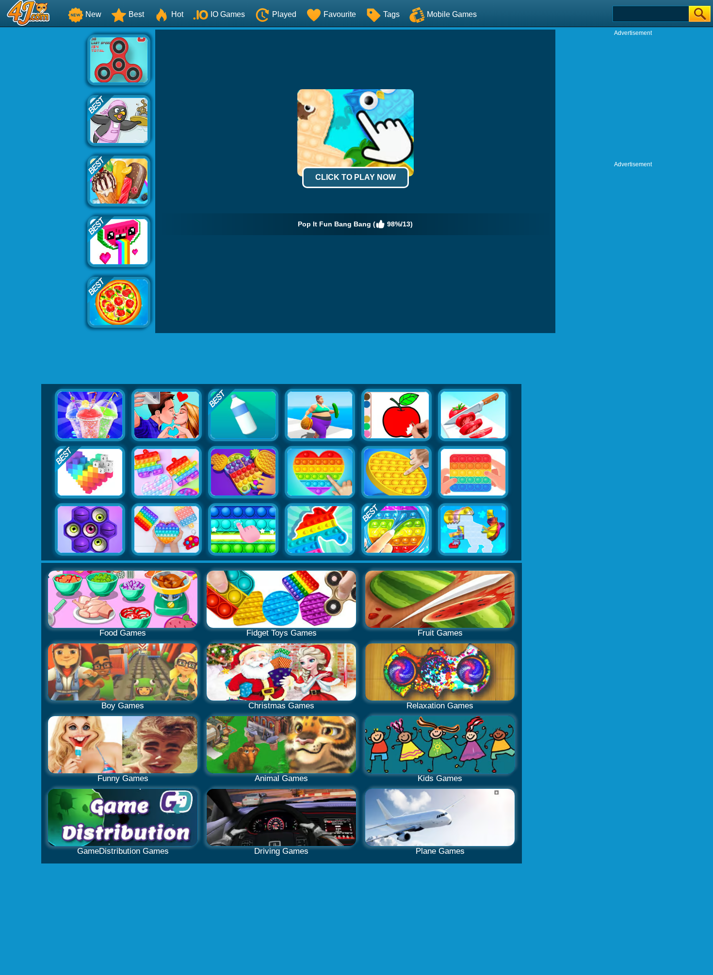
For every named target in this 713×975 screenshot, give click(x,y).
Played (284, 14)
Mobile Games (452, 14)
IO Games (228, 14)
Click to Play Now (355, 177)
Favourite (340, 14)
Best (136, 14)
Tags (391, 14)
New (93, 14)
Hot (177, 14)
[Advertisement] (43, 175)
